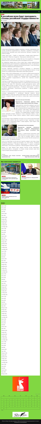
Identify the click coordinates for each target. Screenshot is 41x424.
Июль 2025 (4, 230)
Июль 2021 (4, 321)
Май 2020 (3, 347)
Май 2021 (3, 324)
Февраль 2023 (4, 285)
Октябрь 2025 (4, 224)
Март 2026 (4, 215)
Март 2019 (4, 371)
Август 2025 (4, 228)
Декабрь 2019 (4, 356)
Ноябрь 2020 (4, 336)
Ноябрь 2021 (4, 313)
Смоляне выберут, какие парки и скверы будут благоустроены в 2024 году (30, 155)
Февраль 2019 (4, 373)
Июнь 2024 (4, 255)
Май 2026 (3, 211)
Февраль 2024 (4, 262)
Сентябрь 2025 (4, 226)
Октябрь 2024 (4, 247)
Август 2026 (4, 206)
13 (20, 401)
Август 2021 (4, 319)
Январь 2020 (4, 355)
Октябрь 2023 (4, 270)
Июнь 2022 (4, 300)
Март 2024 (4, 260)
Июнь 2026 (4, 209)
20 (20, 404)
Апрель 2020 (4, 349)
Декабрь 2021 (4, 311)
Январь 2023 (4, 287)
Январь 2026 (4, 219)
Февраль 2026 (4, 217)
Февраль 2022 (4, 307)
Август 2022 (4, 296)
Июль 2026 (4, 207)
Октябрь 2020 (4, 338)
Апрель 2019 (4, 370)
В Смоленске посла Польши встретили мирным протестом (11, 155)
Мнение (2, 14)
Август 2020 (4, 341)
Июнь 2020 (4, 345)
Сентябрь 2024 (4, 249)
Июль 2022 (4, 298)
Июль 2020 (4, 343)
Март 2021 (4, 328)
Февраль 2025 (4, 239)
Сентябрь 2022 (4, 294)
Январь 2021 (4, 332)
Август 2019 (4, 364)
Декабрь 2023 (4, 266)
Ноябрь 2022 (4, 290)
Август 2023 (4, 273)
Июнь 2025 (4, 232)
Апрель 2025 (4, 236)
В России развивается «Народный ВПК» (30, 177)
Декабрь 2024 (4, 243)
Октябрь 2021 (4, 315)
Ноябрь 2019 (4, 358)
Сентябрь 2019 (4, 362)
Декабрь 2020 (4, 334)
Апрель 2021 (4, 326)
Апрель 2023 (4, 281)
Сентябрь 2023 (4, 272)
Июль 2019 (4, 366)
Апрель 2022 (4, 304)
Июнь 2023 (4, 277)
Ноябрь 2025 (4, 223)
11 (9, 401)
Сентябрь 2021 (4, 317)
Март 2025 (4, 238)
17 (3, 404)
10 (3, 401)
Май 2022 (3, 302)
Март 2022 (4, 305)
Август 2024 (4, 251)
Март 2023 (4, 283)
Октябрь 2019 (4, 360)
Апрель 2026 (4, 213)
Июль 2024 (4, 253)
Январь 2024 (4, 264)
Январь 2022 (4, 309)
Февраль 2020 (4, 353)
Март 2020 (4, 351)
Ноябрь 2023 (4, 268)
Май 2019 (3, 368)
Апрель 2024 (4, 258)
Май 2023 (3, 279)
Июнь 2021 (4, 322)
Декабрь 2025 (4, 221)
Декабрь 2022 (4, 289)
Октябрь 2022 (4, 292)
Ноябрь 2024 (4, 245)
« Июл (2, 410)
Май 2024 (3, 256)
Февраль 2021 (4, 330)
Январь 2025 (4, 241)
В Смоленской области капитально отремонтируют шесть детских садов (10, 178)
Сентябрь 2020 (4, 339)
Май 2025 (3, 234)
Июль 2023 (4, 275)
